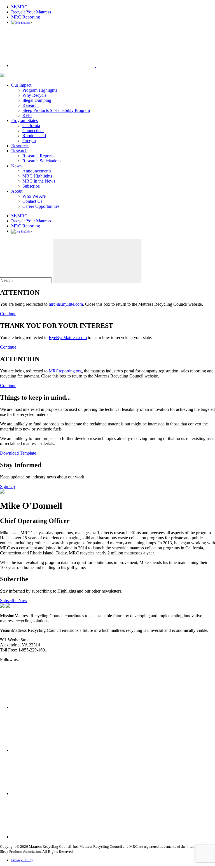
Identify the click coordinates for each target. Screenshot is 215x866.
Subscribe (31, 186)
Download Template (18, 453)
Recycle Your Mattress (31, 12)
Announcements (36, 171)
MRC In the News (38, 181)
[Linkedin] (53, 793)
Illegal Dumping (36, 100)
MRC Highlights (37, 176)
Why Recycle (34, 95)
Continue (8, 313)
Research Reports (37, 155)
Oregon (29, 140)
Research (30, 105)
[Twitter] (53, 750)
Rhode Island (34, 135)
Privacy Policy (22, 860)
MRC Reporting (25, 17)
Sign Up (7, 486)
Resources (20, 145)
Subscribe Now (13, 600)
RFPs (27, 115)
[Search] (95, 65)
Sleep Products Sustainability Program (56, 110)
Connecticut (33, 130)
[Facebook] (53, 707)
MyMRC (19, 6)
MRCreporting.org (65, 370)
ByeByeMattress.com (68, 337)
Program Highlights (39, 90)
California (31, 125)
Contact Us (32, 201)
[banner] (2, 75)
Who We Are (34, 196)
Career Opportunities (40, 206)
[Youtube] (53, 836)
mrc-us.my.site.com (66, 304)
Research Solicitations (41, 160)
